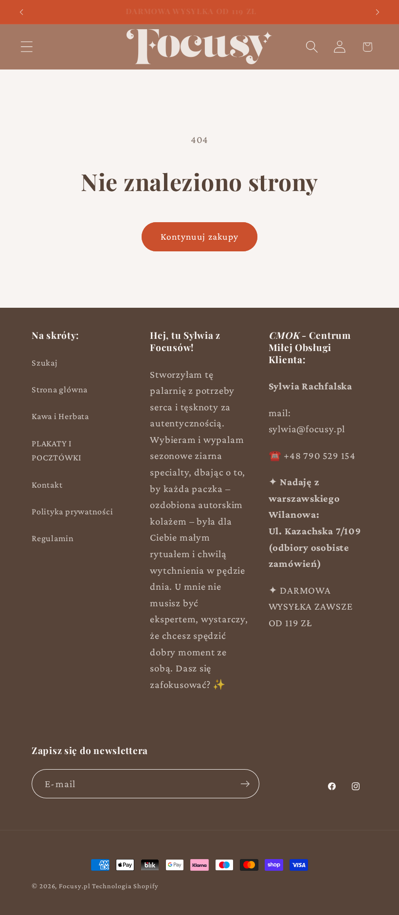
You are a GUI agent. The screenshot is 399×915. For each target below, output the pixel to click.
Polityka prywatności (72, 511)
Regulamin (53, 538)
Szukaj (45, 363)
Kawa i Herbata (60, 416)
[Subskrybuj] (245, 784)
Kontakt (47, 485)
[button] (26, 47)
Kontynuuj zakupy (200, 236)
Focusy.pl (74, 886)
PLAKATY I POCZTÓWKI (57, 450)
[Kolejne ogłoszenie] (377, 12)
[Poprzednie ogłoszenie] (21, 12)
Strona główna (60, 389)
